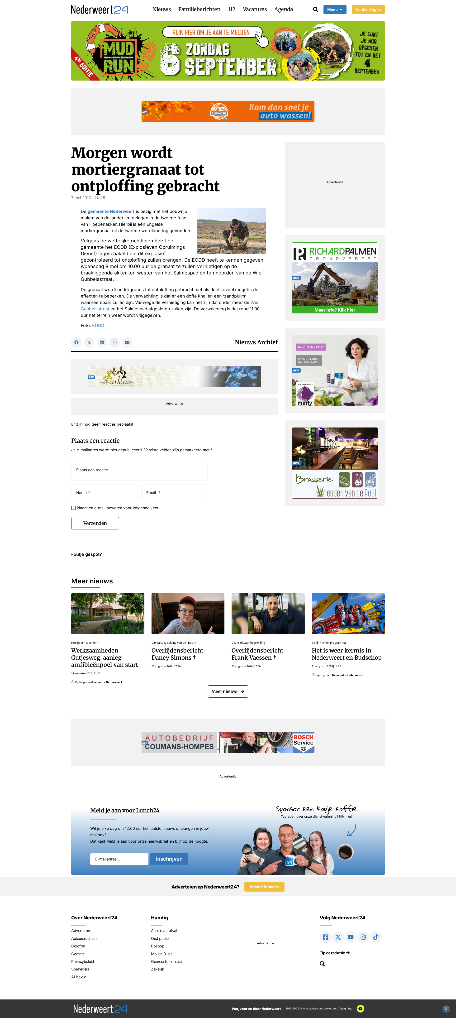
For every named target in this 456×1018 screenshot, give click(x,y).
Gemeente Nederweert (106, 682)
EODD (98, 325)
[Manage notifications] (446, 1009)
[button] (76, 342)
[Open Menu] (341, 9)
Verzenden (95, 523)
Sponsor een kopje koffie (316, 808)
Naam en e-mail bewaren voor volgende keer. (118, 507)
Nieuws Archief (256, 342)
